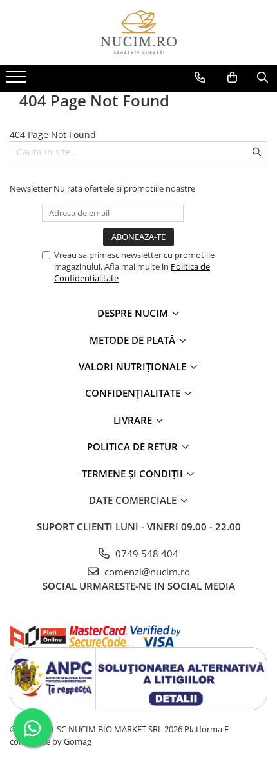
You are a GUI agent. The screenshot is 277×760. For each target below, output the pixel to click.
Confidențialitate (134, 392)
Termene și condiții (134, 473)
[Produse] (17, 80)
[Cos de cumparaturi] (232, 77)
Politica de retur (133, 446)
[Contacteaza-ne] (200, 77)
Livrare (134, 420)
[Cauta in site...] (262, 77)
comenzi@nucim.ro (146, 571)
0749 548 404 (145, 553)
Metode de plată (134, 340)
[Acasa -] (138, 32)
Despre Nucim (134, 312)
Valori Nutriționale (134, 366)
